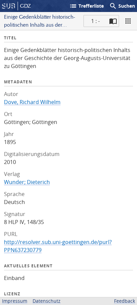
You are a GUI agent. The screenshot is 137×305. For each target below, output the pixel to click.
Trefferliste (86, 6)
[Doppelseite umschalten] (113, 21)
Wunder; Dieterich (27, 182)
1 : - (95, 21)
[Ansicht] (128, 21)
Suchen (122, 6)
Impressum (14, 301)
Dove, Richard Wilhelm (32, 102)
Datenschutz (47, 301)
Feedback (124, 301)
